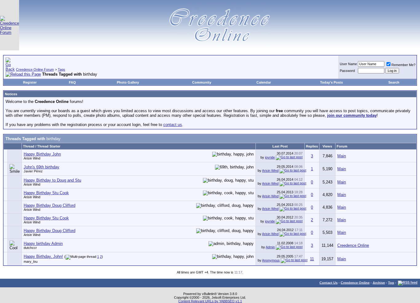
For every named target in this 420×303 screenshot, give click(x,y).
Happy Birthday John (42, 154)
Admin (270, 247)
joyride (270, 157)
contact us (172, 124)
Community (201, 82)
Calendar (263, 82)
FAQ (72, 82)
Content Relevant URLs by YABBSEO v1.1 (210, 301)
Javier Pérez (33, 171)
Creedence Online (353, 245)
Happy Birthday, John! (43, 256)
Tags (61, 69)
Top (391, 282)
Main (341, 156)
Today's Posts (331, 82)
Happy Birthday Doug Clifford (49, 205)
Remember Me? (403, 65)
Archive (379, 282)
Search (393, 82)
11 (312, 259)
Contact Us (328, 282)
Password (347, 71)
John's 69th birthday (41, 167)
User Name (348, 64)
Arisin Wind (32, 158)
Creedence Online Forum (35, 69)
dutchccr (30, 248)
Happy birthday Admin (43, 243)
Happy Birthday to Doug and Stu (52, 180)
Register (30, 82)
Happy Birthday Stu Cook (46, 193)
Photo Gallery (128, 82)
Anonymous (271, 260)
